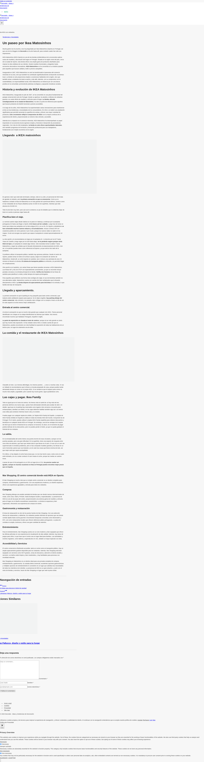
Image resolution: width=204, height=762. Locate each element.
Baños (6, 12)
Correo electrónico (33, 687)
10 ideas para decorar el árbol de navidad (13, 587)
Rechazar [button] (146, 720)
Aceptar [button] (140, 720)
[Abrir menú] (2, 23)
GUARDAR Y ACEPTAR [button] (8, 758)
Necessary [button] (3, 742)
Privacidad (7, 708)
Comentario (43, 679)
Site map (7, 710)
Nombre (30, 682)
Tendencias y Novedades (11, 37)
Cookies (6, 706)
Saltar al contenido (6, 1)
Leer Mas (152, 720)
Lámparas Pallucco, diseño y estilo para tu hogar (15, 592)
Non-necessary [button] (5, 751)
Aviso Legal (7, 703)
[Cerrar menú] (0, 760)
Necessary (5, 744)
